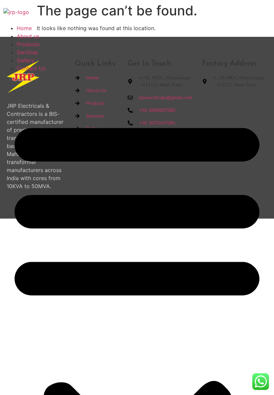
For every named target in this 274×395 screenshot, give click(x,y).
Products (28, 44)
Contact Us (31, 68)
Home (24, 28)
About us (28, 36)
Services (27, 52)
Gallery (25, 60)
